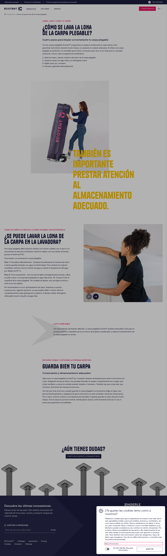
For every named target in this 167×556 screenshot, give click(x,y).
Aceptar (150, 549)
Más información (112, 544)
